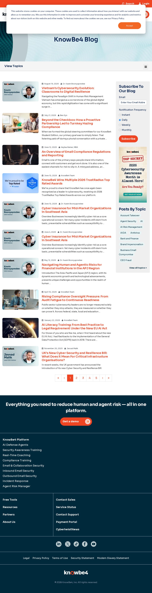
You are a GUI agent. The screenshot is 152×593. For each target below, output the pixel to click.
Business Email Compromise (127, 252)
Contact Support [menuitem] (67, 514)
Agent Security (128, 221)
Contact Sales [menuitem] (65, 499)
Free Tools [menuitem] (10, 499)
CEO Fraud (125, 260)
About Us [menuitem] (9, 522)
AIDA (123, 232)
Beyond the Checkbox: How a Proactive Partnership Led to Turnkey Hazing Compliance (71, 123)
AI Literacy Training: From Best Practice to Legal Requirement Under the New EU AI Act (74, 326)
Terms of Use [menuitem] (60, 558)
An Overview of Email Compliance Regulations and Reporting (76, 153)
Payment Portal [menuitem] (66, 522)
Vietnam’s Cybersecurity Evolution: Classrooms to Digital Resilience (68, 90)
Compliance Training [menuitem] (17, 460)
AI (141, 221)
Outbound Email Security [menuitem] (20, 476)
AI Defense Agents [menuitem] (15, 444)
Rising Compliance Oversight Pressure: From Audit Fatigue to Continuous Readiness (75, 298)
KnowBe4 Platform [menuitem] (16, 439)
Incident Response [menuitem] (15, 481)
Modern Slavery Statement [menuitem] (113, 558)
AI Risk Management (131, 227)
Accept (129, 25)
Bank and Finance (129, 238)
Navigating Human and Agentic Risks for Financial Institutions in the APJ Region (72, 266)
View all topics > (138, 267)
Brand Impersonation (131, 244)
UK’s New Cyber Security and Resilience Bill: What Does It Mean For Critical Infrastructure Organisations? (75, 356)
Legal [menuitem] (26, 558)
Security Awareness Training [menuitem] (22, 450)
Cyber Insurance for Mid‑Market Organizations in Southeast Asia (76, 210)
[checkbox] (133, 123)
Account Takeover (130, 215)
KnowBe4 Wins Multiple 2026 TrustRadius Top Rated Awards (76, 181)
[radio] (133, 115)
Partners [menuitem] (9, 514)
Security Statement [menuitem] (82, 558)
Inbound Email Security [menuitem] (18, 470)
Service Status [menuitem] (66, 507)
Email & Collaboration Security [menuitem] (23, 465)
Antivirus (135, 232)
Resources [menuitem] (10, 507)
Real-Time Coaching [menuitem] (16, 455)
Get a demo (71, 421)
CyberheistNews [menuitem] (67, 529)
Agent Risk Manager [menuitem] (16, 486)
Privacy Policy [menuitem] (41, 558)
